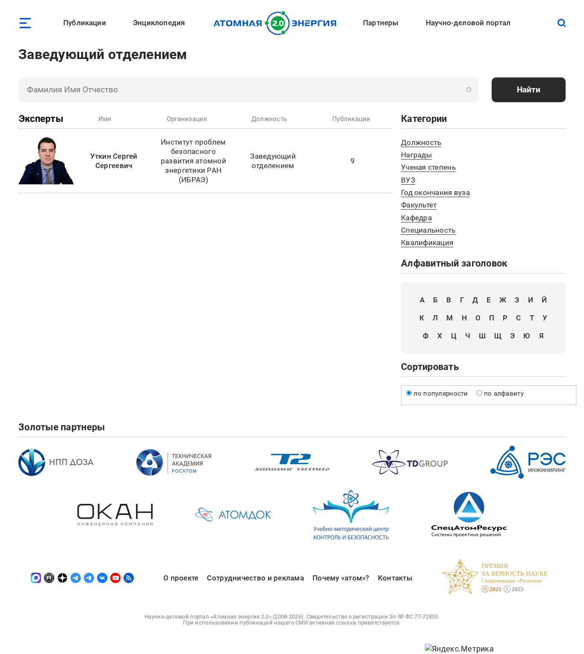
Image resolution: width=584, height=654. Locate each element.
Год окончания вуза (435, 192)
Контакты (395, 578)
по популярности (441, 393)
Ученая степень (428, 167)
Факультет (419, 205)
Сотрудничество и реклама (255, 578)
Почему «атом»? (341, 578)
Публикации (84, 22)
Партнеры (380, 22)
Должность (421, 142)
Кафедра (416, 217)
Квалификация (427, 242)
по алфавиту (504, 393)
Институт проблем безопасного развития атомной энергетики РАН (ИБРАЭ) (193, 161)
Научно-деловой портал (468, 22)
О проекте (180, 578)
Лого (277, 23)
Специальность (428, 230)
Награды (416, 155)
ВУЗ (408, 180)
